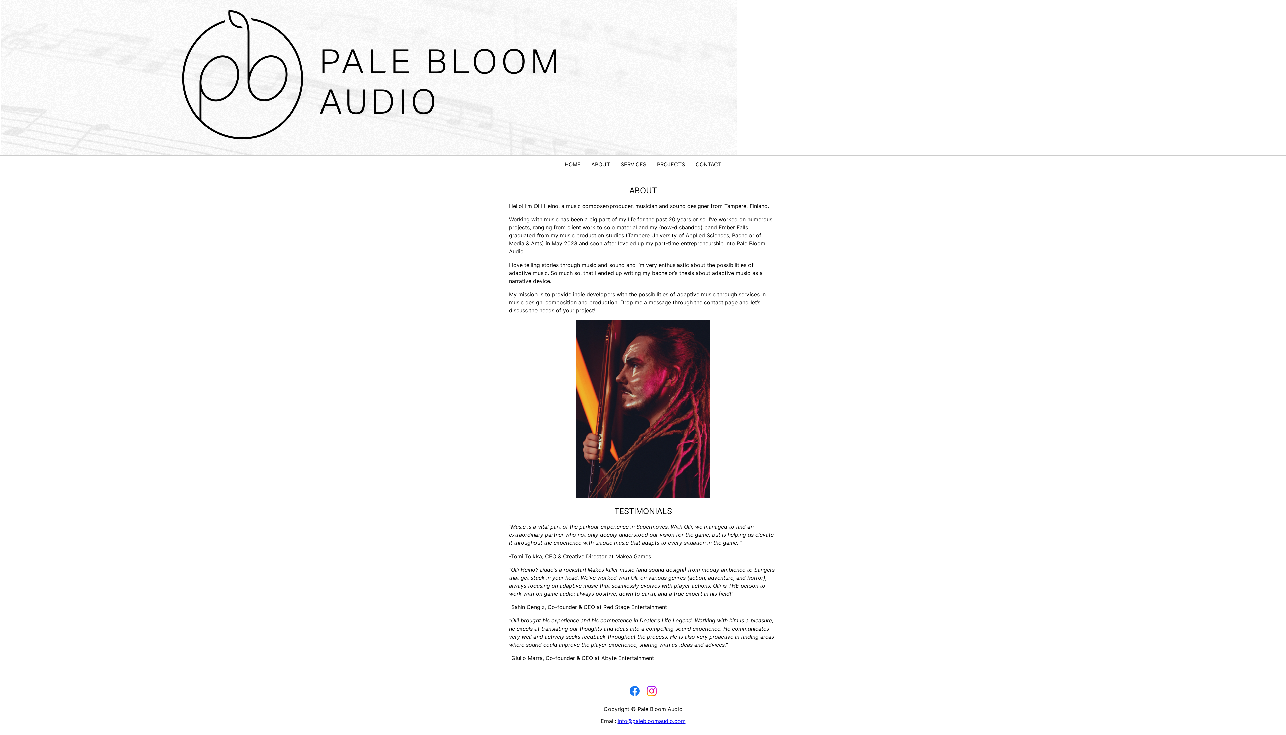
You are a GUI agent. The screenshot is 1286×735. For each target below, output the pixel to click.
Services (633, 164)
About (600, 164)
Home (573, 164)
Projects (671, 164)
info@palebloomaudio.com (652, 721)
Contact (708, 164)
